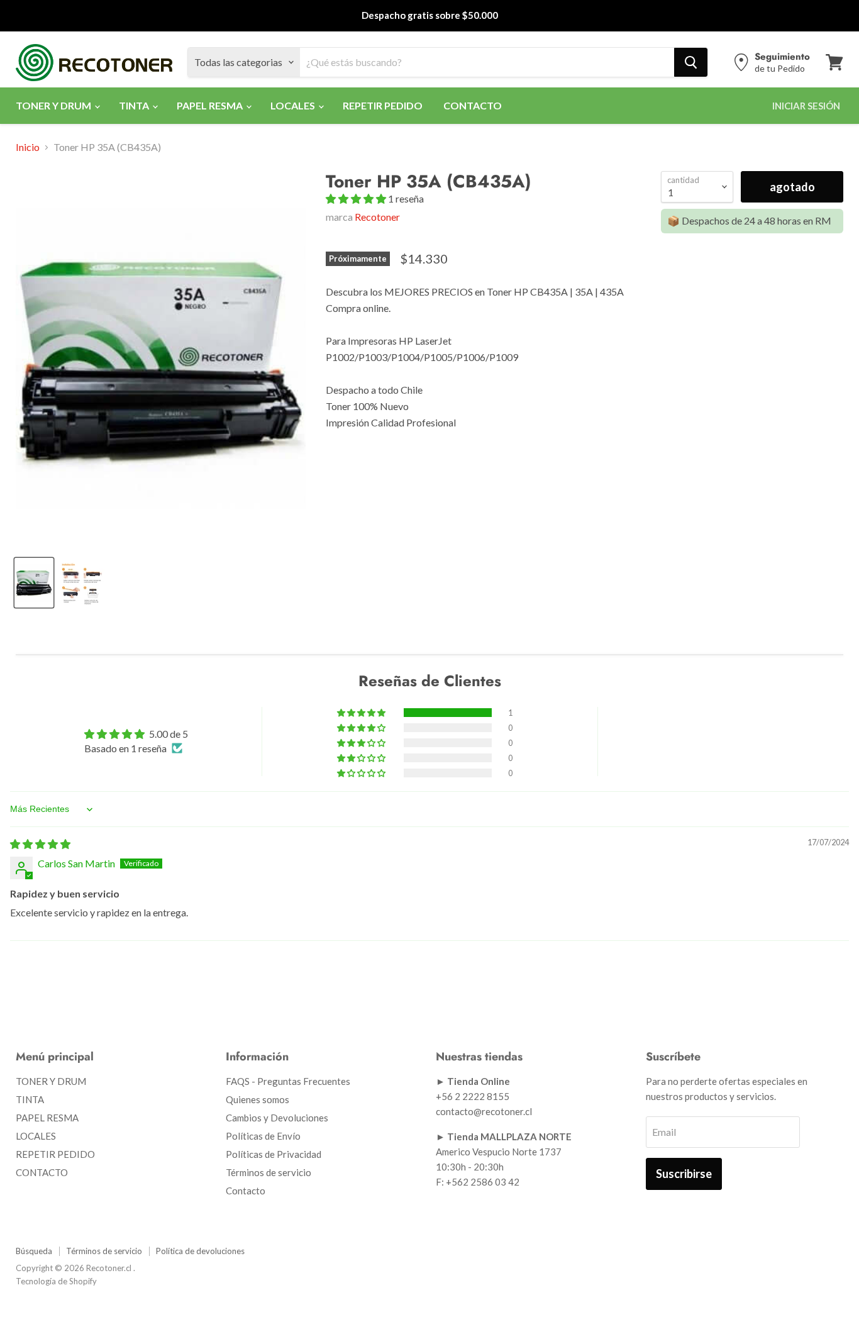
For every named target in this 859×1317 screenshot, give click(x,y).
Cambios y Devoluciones (277, 1117)
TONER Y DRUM (54, 105)
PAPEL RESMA (211, 105)
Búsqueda (34, 1251)
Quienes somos (257, 1099)
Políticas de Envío (263, 1136)
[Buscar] (690, 62)
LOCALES (293, 105)
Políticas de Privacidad (273, 1154)
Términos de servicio (268, 1172)
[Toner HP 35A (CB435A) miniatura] (82, 583)
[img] (40, 844)
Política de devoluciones (200, 1251)
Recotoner (377, 217)
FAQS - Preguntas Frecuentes (288, 1081)
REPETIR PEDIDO (383, 105)
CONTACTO (472, 105)
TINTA (135, 105)
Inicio (28, 147)
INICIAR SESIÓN (806, 105)
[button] (357, 198)
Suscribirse (684, 1174)
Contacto (245, 1190)
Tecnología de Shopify (56, 1281)
